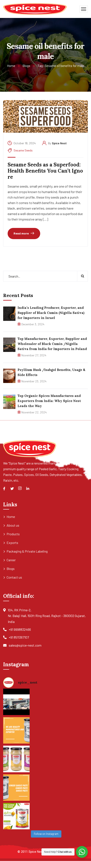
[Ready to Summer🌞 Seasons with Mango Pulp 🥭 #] (16, 816)
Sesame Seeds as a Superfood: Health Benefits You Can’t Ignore (45, 171)
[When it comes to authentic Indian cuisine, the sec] (16, 730)
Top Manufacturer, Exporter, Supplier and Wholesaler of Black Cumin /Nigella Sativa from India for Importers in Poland (52, 344)
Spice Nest (59, 143)
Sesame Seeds (23, 150)
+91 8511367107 (19, 637)
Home (11, 66)
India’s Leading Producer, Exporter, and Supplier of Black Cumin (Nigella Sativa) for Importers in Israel (51, 313)
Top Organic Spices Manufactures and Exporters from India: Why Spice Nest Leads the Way (49, 401)
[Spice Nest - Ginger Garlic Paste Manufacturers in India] (35, 9)
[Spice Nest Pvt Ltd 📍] (16, 702)
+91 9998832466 (20, 629)
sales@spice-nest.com (25, 645)
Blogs (26, 66)
